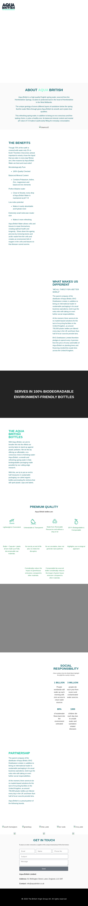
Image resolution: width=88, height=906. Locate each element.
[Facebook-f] (82, 5)
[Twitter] (77, 5)
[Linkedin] (84, 5)
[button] (59, 6)
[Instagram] (79, 5)
